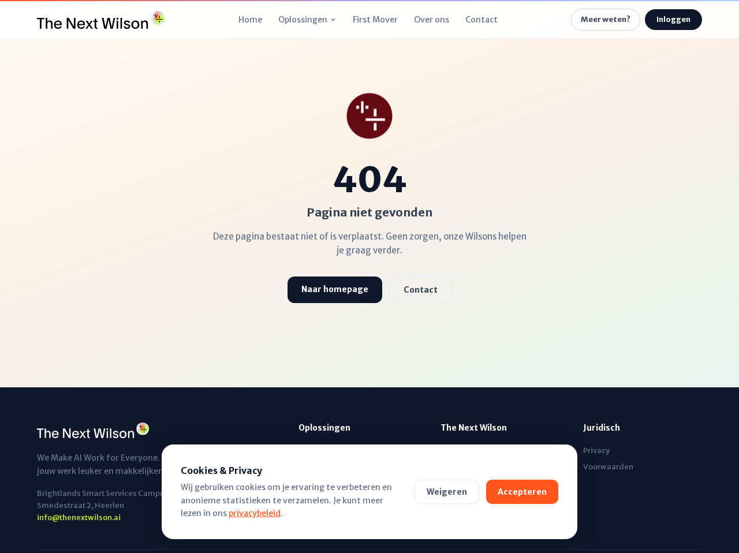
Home (250, 19)
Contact (481, 19)
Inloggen (673, 19)
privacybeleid (255, 513)
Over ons (431, 19)
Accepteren (522, 492)
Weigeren (447, 492)
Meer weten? (605, 19)
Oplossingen (302, 19)
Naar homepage (334, 289)
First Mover (375, 19)
